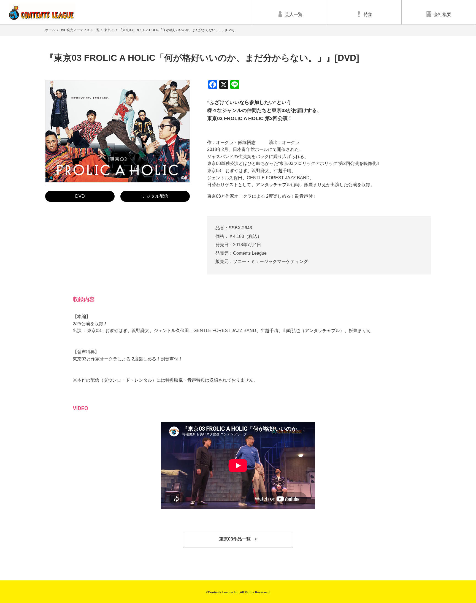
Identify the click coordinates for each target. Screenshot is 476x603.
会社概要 (442, 14)
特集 (368, 14)
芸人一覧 (293, 14)
